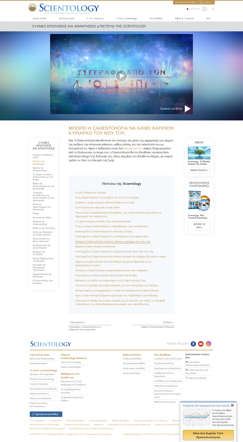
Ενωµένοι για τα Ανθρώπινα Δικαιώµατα (173, 424)
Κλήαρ (36, 213)
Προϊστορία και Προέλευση (43, 388)
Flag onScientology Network (74, 356)
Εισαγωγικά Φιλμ (131, 373)
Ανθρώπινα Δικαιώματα (166, 385)
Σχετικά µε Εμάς (67, 18)
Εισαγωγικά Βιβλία (132, 358)
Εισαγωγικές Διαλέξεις (134, 368)
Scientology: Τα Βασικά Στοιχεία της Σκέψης (199, 162)
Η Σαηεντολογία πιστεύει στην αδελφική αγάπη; (103, 221)
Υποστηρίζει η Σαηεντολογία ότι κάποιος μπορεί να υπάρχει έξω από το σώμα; (120, 256)
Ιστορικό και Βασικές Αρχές (43, 156)
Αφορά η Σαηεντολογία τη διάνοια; (95, 246)
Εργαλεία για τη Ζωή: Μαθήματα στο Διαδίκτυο (73, 383)
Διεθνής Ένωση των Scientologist (45, 424)
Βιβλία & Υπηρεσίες (184, 18)
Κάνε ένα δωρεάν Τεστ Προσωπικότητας (208, 435)
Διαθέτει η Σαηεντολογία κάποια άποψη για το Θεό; (105, 202)
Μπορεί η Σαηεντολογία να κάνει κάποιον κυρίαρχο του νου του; (113, 241)
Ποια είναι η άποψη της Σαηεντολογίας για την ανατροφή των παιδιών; (117, 285)
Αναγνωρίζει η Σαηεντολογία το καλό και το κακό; (104, 231)
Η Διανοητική (55, 420)
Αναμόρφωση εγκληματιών (167, 368)
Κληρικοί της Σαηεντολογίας (40, 223)
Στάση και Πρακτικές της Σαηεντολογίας (42, 233)
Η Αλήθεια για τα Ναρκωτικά (168, 380)
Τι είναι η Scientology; (126, 18)
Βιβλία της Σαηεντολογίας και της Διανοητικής (43, 186)
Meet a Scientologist (71, 366)
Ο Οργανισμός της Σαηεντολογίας (41, 246)
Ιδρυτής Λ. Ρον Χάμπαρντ (42, 374)
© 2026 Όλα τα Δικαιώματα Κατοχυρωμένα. (71, 434)
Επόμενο (168, 322)
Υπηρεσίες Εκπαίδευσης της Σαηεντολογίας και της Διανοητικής (43, 196)
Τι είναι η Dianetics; (39, 383)
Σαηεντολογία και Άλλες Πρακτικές (41, 240)
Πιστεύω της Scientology (38, 162)
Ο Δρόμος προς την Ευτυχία (168, 358)
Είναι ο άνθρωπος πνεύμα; (90, 192)
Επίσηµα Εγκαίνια (38, 363)
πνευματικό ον (132, 148)
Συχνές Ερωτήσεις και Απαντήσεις (38, 405)
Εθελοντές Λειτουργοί (165, 401)
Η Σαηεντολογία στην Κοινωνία (43, 282)
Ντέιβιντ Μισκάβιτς (120, 420)
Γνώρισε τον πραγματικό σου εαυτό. (206, 405)
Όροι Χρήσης (173, 434)
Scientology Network (74, 420)
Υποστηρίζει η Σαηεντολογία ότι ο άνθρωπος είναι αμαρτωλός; (112, 236)
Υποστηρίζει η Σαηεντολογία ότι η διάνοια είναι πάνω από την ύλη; (114, 251)
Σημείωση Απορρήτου (133, 434)
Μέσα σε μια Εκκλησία (44, 228)
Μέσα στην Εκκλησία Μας (42, 358)
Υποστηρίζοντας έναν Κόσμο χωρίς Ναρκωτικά (129, 424)
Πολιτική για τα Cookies (155, 434)
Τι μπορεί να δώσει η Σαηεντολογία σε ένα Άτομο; (43, 177)
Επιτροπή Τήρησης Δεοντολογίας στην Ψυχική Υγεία (167, 393)
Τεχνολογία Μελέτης (164, 363)
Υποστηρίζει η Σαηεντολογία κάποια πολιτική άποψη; (106, 275)
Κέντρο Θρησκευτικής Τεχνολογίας (43, 259)
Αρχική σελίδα (39, 18)
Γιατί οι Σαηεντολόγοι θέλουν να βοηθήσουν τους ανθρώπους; (112, 226)
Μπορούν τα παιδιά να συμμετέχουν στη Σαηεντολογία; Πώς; (110, 280)
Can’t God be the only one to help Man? (97, 207)
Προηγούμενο (77, 322)
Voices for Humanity (71, 362)
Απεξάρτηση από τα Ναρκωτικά (164, 375)
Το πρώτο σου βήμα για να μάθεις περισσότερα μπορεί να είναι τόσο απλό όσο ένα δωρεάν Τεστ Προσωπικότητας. (223, 417)
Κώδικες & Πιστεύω (39, 393)
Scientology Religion (98, 420)
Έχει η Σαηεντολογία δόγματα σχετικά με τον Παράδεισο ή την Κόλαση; (116, 295)
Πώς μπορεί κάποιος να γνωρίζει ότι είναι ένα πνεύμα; (107, 197)
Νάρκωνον (98, 424)
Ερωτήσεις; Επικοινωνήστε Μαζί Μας (197, 363)
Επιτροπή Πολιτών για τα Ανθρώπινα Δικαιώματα (91, 428)
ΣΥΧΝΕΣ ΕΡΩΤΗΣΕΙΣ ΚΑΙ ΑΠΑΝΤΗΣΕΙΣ (44, 145)
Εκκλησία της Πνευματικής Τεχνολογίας (39, 267)
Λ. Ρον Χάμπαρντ (95, 18)
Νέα (208, 18)
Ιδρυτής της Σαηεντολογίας (40, 169)
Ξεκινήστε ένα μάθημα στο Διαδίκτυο (151, 420)
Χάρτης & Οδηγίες (197, 378)
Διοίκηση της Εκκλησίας (39, 253)
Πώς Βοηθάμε (156, 18)
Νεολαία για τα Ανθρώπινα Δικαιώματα (47, 428)
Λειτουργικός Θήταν (42, 217)
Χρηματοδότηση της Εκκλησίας (42, 275)
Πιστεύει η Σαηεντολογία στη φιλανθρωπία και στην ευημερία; (111, 270)
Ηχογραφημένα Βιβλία (134, 363)
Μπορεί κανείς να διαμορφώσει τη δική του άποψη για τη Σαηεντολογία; (117, 290)
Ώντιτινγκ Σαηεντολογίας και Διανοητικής (42, 207)
